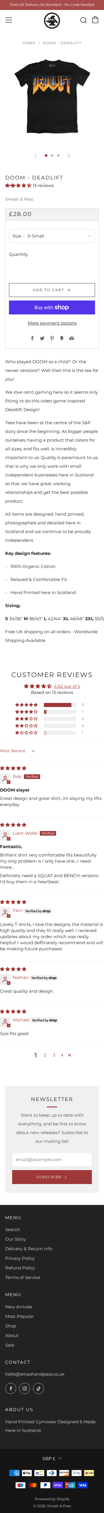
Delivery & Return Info (28, 1248)
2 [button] (45, 1055)
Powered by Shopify (52, 1499)
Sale (9, 1345)
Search (12, 1229)
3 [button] (54, 1055)
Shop (10, 1326)
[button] (19, 185)
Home (29, 43)
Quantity (18, 254)
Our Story (15, 1239)
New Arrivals (18, 1306)
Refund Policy (20, 1268)
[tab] (46, 155)
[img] (13, 768)
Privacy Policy (20, 1258)
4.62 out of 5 (67, 686)
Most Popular (19, 1316)
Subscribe (49, 1177)
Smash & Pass (19, 199)
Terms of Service (22, 1277)
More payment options (52, 323)
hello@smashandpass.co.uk (34, 1374)
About (11, 1335)
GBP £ (48, 1458)
